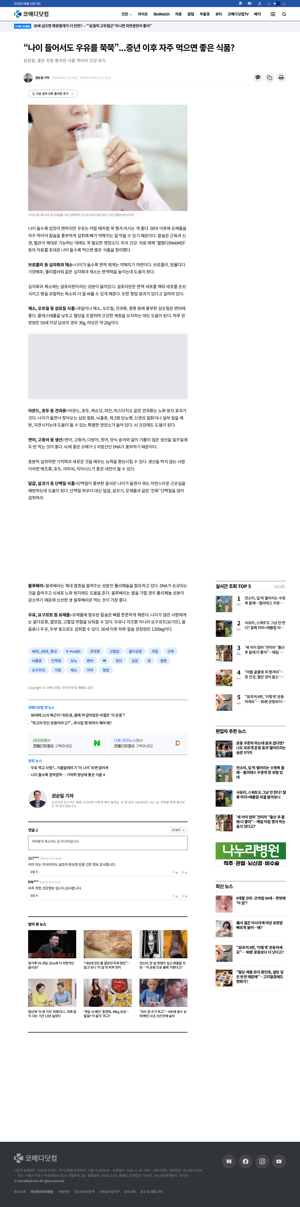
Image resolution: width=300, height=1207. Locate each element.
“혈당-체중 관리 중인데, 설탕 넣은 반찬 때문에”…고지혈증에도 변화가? (259, 976)
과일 (154, 651)
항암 (106, 670)
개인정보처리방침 (41, 1191)
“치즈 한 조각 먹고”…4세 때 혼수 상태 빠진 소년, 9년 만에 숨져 (163, 1014)
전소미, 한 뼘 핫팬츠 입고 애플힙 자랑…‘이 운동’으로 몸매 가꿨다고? (162, 965)
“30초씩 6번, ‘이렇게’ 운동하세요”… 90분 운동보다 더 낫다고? (264, 699)
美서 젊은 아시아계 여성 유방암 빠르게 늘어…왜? (259, 925)
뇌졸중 (37, 660)
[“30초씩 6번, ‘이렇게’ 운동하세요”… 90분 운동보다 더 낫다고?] (224, 953)
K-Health (73, 651)
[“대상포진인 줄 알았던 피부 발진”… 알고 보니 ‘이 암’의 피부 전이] (108, 944)
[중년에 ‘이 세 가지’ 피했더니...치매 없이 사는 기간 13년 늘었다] (52, 993)
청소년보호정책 (84, 1191)
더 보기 (176, 830)
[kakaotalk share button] (257, 78)
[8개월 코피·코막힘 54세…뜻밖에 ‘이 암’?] (224, 904)
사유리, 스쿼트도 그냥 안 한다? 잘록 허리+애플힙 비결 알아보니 (265, 625)
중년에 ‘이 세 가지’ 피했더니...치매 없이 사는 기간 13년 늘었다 (52, 1014)
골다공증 (135, 651)
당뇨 (74, 660)
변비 (90, 660)
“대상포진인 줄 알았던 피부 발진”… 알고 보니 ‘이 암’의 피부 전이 (107, 965)
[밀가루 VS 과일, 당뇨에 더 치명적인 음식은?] (52, 944)
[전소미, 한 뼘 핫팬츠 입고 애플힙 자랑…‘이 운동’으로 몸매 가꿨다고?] (163, 944)
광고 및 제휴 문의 (151, 1191)
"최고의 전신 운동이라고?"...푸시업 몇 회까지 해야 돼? (71, 723)
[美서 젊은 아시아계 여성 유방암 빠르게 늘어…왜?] (224, 928)
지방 (58, 670)
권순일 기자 (62, 795)
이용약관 (64, 1191)
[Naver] (229, 1161)
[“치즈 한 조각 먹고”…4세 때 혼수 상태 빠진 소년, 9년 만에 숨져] (163, 993)
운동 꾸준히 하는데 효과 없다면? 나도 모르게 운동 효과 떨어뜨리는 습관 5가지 (261, 747)
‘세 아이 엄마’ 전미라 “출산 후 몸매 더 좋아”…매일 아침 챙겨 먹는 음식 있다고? (265, 650)
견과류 (95, 651)
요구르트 (38, 670)
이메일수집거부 (109, 1191)
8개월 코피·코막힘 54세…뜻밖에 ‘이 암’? (261, 900)
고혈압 (114, 651)
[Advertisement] (108, 541)
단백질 (56, 660)
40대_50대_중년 (44, 651)
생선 (118, 660)
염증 (163, 660)
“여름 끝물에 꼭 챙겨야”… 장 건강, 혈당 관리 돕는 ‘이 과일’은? (264, 674)
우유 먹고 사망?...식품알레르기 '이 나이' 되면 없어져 (69, 767)
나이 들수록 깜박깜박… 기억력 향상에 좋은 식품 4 (68, 774)
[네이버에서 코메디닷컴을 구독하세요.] (67, 743)
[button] (242, 3)
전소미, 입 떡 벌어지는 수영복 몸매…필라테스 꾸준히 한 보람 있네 (265, 601)
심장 (134, 660)
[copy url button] (269, 78)
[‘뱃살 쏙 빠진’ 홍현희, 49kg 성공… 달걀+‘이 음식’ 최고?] (108, 993)
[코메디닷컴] (246, 1161)
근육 (170, 651)
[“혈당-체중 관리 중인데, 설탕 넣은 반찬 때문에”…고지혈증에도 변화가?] (224, 978)
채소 (74, 670)
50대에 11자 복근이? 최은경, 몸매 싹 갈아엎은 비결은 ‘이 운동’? (78, 715)
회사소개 (20, 1191)
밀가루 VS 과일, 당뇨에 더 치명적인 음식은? (51, 965)
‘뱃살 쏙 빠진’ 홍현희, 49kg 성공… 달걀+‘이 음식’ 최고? (106, 1014)
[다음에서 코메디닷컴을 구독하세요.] (148, 743)
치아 (90, 670)
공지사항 (129, 1191)
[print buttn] (281, 78)
